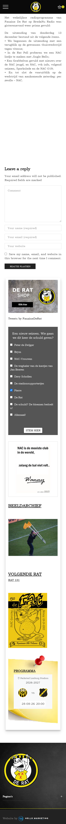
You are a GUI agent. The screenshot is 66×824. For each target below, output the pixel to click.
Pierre (17, 390)
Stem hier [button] (33, 430)
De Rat (18, 397)
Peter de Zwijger (24, 345)
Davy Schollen (23, 376)
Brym (17, 352)
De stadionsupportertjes (29, 383)
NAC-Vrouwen (23, 359)
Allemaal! (20, 414)
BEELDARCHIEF (24, 505)
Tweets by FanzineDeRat (25, 318)
